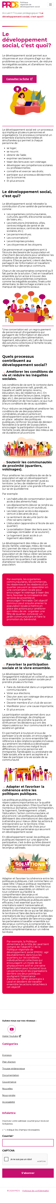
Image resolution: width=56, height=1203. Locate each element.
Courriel (8, 1136)
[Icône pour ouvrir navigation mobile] (50, 4)
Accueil (6, 13)
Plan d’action (9, 1062)
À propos (6, 1055)
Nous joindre (8, 1095)
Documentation (10, 1075)
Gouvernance (9, 1082)
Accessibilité (8, 1102)
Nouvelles (7, 1088)
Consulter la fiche (17, 79)
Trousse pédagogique (25, 13)
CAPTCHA (8, 1150)
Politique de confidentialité (35, 1190)
